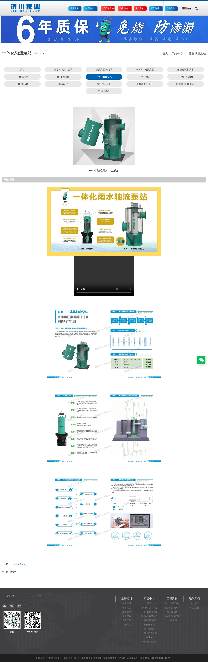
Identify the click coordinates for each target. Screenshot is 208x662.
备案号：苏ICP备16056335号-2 (157, 658)
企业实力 (126, 616)
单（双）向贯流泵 (145, 69)
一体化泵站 (144, 77)
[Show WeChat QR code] (201, 360)
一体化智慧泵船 (185, 77)
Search (196, 7)
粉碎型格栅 (104, 91)
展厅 (22, 69)
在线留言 (194, 603)
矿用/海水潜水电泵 (185, 84)
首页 (165, 53)
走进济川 (74, 8)
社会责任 (126, 624)
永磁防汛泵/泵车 (185, 69)
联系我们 (171, 8)
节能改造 (124, 8)
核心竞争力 (106, 8)
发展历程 (126, 612)
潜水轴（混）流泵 (63, 69)
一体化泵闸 (22, 77)
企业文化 (126, 607)
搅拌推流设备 (104, 84)
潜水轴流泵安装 (172, 607)
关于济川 (126, 603)
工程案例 (139, 8)
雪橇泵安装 (172, 612)
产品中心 (90, 8)
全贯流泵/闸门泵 (104, 69)
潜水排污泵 (22, 84)
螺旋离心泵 (63, 84)
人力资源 (126, 620)
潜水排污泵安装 (172, 603)
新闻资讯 (155, 8)
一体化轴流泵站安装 (172, 616)
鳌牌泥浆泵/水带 (145, 84)
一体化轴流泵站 (196, 53)
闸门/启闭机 (63, 77)
